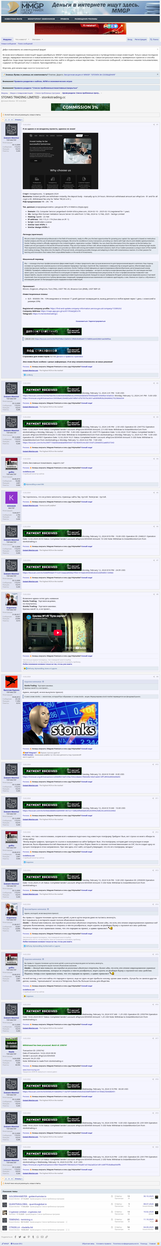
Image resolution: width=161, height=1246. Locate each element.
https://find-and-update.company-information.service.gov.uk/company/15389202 (86, 308)
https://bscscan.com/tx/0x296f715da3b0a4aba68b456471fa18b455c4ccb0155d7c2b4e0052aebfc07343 (68, 442)
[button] (28, 39)
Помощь (143, 1243)
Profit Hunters (28, 755)
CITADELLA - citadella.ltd (21, 1227)
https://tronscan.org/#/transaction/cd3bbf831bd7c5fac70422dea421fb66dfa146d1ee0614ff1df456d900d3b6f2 (71, 777)
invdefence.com (29, 472)
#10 (157, 764)
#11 (157, 798)
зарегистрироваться (38, 68)
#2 (157, 383)
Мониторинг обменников (41, 19)
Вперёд (18, 119)
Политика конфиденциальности (126, 1243)
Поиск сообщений (25, 43)
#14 (157, 904)
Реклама (26, 367)
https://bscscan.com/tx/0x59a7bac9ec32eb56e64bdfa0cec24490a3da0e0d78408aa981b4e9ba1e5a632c (68, 395)
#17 (157, 1038)
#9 (157, 677)
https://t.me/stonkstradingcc (45, 313)
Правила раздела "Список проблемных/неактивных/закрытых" (46, 88)
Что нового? (21, 39)
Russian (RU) (17, 1243)
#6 (157, 526)
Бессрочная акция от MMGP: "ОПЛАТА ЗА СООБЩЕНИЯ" (90, 74)
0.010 (18, 621)
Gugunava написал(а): (32, 681)
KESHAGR (11, 506)
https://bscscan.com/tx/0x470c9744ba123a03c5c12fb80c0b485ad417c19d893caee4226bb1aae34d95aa (73, 339)
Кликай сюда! (86, 367)
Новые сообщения (8, 43)
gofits (11, 472)
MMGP (6, 1243)
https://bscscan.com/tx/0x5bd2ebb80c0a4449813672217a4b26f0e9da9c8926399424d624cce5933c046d (69, 810)
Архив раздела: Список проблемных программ (47, 1199)
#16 (157, 1004)
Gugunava (11, 607)
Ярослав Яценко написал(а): (35, 909)
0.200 (18, 151)
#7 (157, 560)
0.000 (18, 485)
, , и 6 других (42, 668)
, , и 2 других (43, 946)
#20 (157, 1147)
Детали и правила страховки (69, 356)
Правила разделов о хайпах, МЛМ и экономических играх (43, 81)
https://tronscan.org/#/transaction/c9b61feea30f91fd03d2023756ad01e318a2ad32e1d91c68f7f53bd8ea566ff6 (72, 1164)
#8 (157, 594)
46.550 (17, 1065)
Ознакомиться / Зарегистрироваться (90, 321)
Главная (152, 1243)
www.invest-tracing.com (31, 1070)
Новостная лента (13, 19)
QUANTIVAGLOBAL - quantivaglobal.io (28, 1204)
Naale (11, 1051)
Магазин (36, 39)
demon (151, 1214)
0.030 (18, 519)
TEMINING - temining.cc (21, 1219)
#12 (157, 832)
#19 (157, 1113)
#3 (157, 417)
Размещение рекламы (86, 19)
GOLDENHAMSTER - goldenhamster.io (27, 1196)
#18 (157, 1079)
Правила (64, 19)
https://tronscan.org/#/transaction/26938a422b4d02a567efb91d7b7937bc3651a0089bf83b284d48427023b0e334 (73, 398)
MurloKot (12, 1214)
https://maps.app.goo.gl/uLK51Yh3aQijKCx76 (60, 311)
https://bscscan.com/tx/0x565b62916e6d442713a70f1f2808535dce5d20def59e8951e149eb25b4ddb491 (69, 1091)
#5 (157, 493)
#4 (157, 459)
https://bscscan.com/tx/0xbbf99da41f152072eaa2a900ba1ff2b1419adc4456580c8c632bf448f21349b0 (68, 572)
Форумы (7, 39)
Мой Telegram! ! (31, 753)
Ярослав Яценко (11, 690)
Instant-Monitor (9, 101)
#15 (157, 954)
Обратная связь (88, 1243)
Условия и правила (103, 1243)
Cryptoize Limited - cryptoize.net (25, 1211)
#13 (157, 870)
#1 (157, 124)
